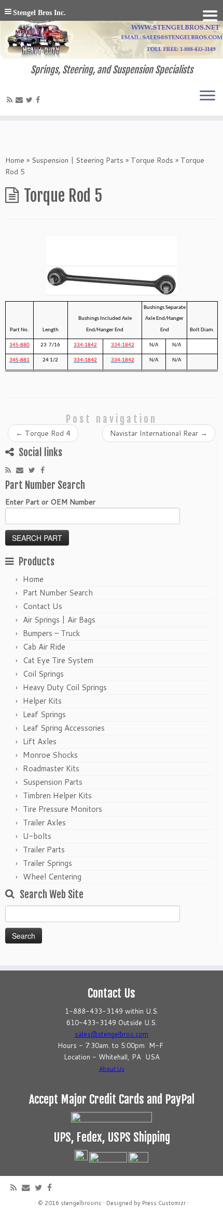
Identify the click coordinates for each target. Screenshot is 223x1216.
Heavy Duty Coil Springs (65, 687)
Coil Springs (43, 673)
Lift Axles (40, 741)
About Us (111, 1069)
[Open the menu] (207, 97)
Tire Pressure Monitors (62, 809)
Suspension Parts (52, 782)
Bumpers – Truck (51, 633)
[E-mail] (21, 100)
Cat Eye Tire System (58, 660)
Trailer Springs (47, 863)
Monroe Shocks (50, 754)
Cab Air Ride (44, 646)
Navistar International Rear (158, 433)
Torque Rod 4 (43, 433)
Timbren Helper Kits (57, 795)
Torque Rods (152, 160)
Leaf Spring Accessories (64, 727)
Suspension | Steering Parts (77, 160)
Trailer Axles (44, 822)
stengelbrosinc (81, 1203)
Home (14, 160)
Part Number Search (58, 592)
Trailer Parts (44, 849)
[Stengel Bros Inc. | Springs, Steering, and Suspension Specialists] (111, 32)
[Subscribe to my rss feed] (11, 100)
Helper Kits (42, 700)
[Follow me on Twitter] (31, 100)
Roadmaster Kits (51, 768)
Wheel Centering (52, 876)
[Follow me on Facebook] (39, 100)
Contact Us (42, 606)
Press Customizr (164, 1203)
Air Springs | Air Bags (59, 619)
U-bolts (37, 836)
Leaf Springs (44, 714)
